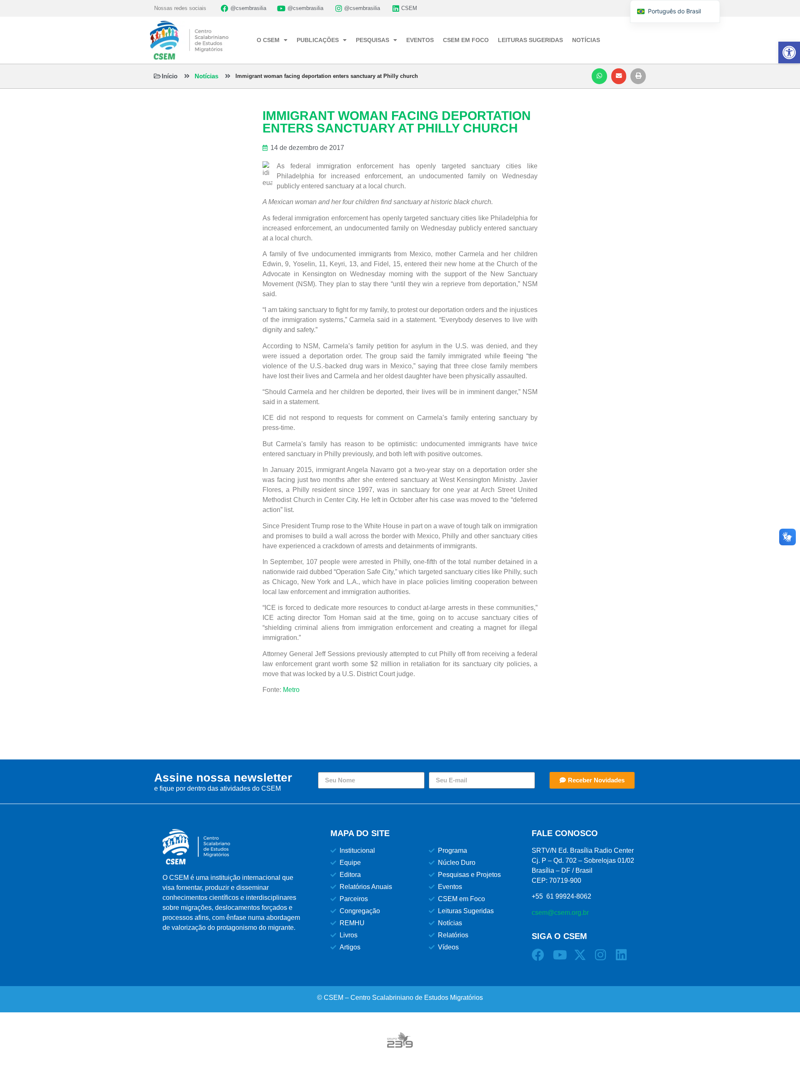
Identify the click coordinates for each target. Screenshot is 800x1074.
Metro (291, 689)
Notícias (206, 76)
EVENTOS (420, 40)
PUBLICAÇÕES (318, 40)
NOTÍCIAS (586, 40)
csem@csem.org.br (560, 912)
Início (170, 76)
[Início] (157, 76)
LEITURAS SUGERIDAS (530, 40)
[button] (599, 76)
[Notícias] (187, 76)
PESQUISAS (372, 40)
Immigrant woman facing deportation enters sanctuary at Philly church (326, 76)
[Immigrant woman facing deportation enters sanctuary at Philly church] (228, 76)
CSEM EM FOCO (466, 40)
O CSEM (268, 40)
